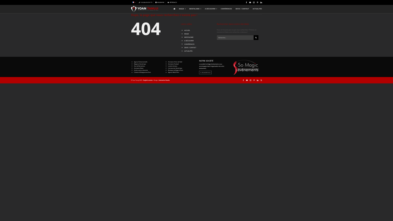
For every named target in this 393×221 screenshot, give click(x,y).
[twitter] (261, 80)
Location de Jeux (172, 66)
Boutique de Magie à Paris (175, 70)
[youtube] (250, 2)
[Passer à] (134, 2)
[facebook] (246, 2)
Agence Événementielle (140, 62)
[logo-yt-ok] (144, 7)
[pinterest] (257, 2)
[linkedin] (261, 2)
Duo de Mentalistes (139, 66)
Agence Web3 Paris (173, 72)
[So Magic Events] (246, 61)
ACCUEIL (187, 30)
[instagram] (254, 2)
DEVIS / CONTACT (190, 47)
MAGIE (186, 34)
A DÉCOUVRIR (189, 41)
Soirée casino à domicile (141, 70)
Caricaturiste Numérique (175, 68)
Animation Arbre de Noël (175, 62)
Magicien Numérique (140, 64)
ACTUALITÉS (188, 51)
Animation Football (173, 64)
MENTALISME (188, 37)
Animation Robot (138, 68)
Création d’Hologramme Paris (142, 72)
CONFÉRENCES (189, 44)
